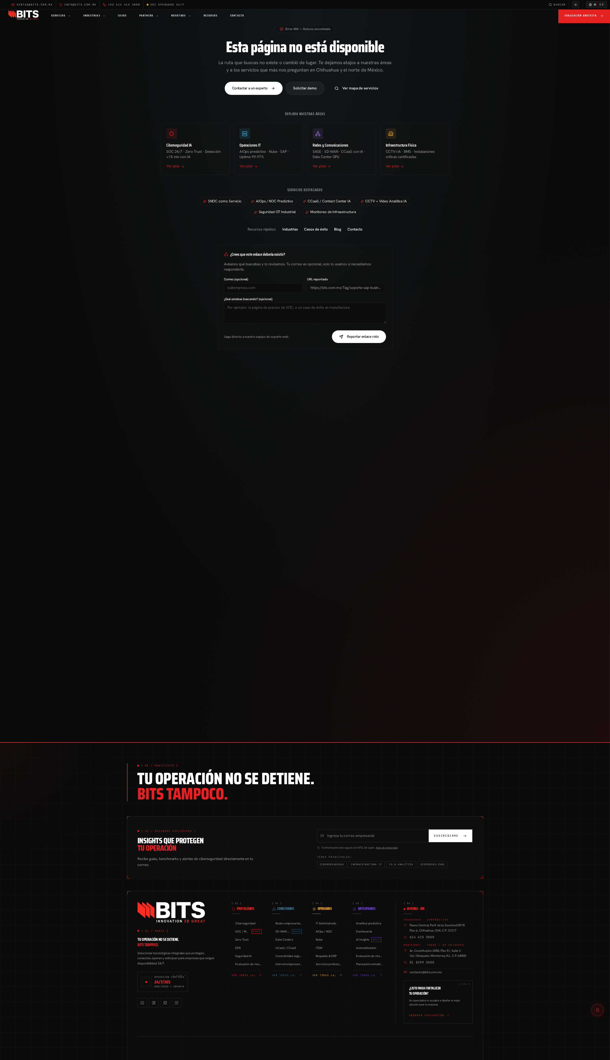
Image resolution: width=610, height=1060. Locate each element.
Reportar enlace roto (363, 336)
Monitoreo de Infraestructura (333, 212)
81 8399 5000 (422, 962)
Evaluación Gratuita (581, 16)
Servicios (58, 16)
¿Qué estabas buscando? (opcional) (248, 299)
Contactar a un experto (250, 88)
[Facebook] (153, 1002)
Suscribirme (446, 835)
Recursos (211, 16)
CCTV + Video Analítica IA (386, 201)
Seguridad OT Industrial (277, 212)
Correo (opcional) (236, 279)
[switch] (576, 4)
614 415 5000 (422, 937)
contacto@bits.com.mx (426, 972)
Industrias (91, 16)
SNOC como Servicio (224, 201)
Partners (146, 16)
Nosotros (178, 16)
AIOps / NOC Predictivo (274, 201)
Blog (337, 229)
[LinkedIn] (142, 1002)
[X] (176, 1002)
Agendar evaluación (426, 1015)
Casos (122, 16)
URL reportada (317, 279)
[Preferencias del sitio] (597, 1010)
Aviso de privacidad (386, 847)
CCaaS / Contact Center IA (329, 201)
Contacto (237, 16)
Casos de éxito (316, 229)
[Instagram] (165, 1002)
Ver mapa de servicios (360, 88)
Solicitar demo (305, 88)
